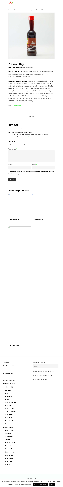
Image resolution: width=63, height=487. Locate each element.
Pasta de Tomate (10, 402)
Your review (12, 149)
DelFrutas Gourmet (19, 10)
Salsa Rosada (9, 458)
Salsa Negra (9, 418)
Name (10, 164)
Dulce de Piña (9, 387)
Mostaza (7, 399)
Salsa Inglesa (30, 10)
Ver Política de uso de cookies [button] (40, 484)
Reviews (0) (31, 116)
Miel (6, 393)
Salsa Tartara (9, 461)
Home (10, 10)
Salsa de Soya (9, 408)
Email (34, 164)
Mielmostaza (9, 436)
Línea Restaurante (9, 427)
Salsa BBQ (8, 405)
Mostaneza (8, 396)
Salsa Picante (9, 421)
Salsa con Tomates (11, 449)
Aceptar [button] (52, 484)
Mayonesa (8, 390)
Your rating (12, 141)
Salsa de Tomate (10, 411)
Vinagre (7, 424)
